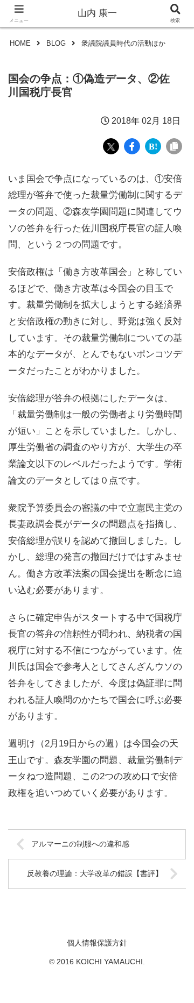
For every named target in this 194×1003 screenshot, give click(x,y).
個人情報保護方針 (97, 942)
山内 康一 (97, 13)
